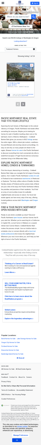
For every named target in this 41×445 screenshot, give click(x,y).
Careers (29, 377)
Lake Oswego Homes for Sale (26, 338)
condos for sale (34, 176)
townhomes (26, 178)
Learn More (9, 272)
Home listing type (20, 45)
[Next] (23, 104)
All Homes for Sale (7, 369)
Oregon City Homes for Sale (10, 342)
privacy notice (22, 426)
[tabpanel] (20, 82)
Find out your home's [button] (20, 32)
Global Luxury (10, 310)
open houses (18, 217)
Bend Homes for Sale (8, 338)
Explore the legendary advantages (18, 319)
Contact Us (13, 377)
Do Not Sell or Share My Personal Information (18, 386)
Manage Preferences (20, 435)
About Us (22, 377)
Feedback (4, 377)
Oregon (35, 200)
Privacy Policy (6, 381)
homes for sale (17, 150)
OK (17, 440)
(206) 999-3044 (30, 94)
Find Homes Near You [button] (21, 26)
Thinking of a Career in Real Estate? (19, 264)
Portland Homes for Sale (9, 346)
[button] (34, 3)
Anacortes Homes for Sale (10, 350)
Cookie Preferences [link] (8, 399)
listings (30, 139)
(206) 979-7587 (24, 95)
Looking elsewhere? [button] (20, 41)
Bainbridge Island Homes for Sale (12, 354)
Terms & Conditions (8, 390)
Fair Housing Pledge (19, 394)
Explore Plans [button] (24, 410)
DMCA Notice (6, 394)
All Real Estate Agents (23, 369)
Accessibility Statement (25, 390)
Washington (25, 200)
